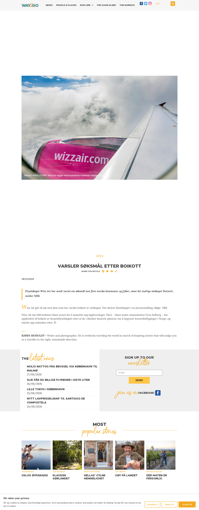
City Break (120, 472)
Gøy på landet (126, 475)
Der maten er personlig (156, 477)
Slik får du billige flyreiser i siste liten (58, 379)
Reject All (169, 504)
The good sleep (106, 5)
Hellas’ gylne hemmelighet (94, 477)
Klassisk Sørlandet (61, 477)
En (157, 3)
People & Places (66, 5)
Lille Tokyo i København (46, 389)
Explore (85, 5)
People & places (92, 472)
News (49, 5)
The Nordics (127, 5)
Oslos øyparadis (35, 475)
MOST (99, 424)
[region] (99, 502)
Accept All (187, 504)
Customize (151, 504)
